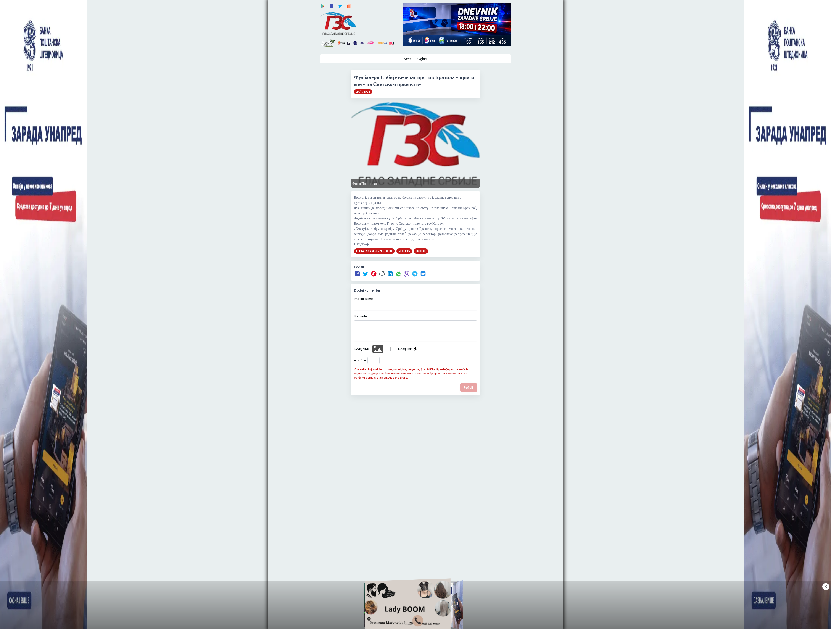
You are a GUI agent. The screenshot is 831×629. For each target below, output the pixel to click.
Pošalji (468, 387)
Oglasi (422, 58)
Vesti (407, 58)
